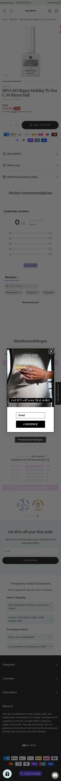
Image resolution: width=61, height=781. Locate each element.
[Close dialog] (51, 351)
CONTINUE (30, 424)
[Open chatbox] (55, 775)
